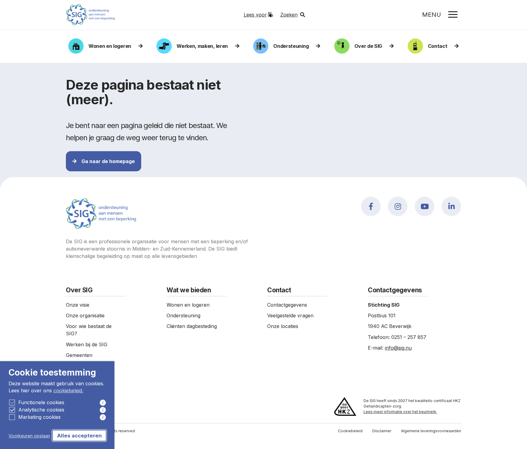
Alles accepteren (79, 436)
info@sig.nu (398, 348)
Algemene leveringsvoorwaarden (431, 431)
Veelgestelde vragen (290, 315)
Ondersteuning (183, 315)
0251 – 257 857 (408, 337)
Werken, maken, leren (202, 46)
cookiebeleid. (68, 390)
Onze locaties (282, 326)
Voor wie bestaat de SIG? (89, 330)
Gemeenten (79, 355)
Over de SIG (368, 46)
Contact (437, 46)
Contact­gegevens (287, 305)
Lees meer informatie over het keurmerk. (400, 411)
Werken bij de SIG (86, 344)
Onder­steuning (291, 46)
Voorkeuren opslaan (29, 435)
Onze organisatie (85, 315)
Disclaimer (381, 431)
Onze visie (77, 305)
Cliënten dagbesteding (192, 326)
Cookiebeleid (350, 431)
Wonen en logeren (109, 46)
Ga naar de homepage (108, 161)
